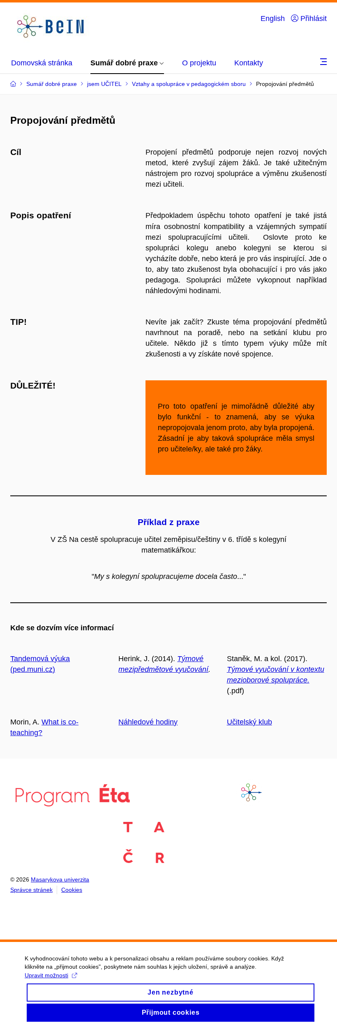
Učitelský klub (249, 722)
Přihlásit (312, 18)
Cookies (71, 889)
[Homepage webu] (51, 26)
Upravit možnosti (46, 975)
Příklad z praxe (169, 522)
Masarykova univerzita (60, 879)
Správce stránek (31, 889)
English (273, 18)
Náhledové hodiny (148, 722)
